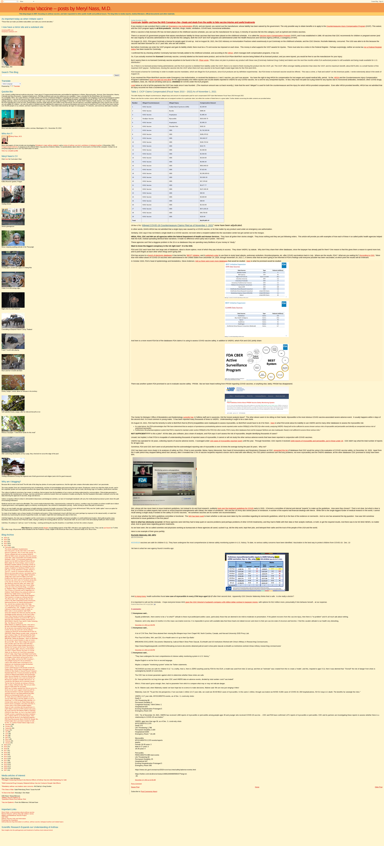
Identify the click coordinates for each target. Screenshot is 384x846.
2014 (5, 756)
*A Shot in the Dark (8, 793)
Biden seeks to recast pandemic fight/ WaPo (18, 611)
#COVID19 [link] (135, 543)
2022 (5, 543)
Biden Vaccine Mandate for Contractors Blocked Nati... (20, 676)
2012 (5, 760)
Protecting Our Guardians (10, 820)
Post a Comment (136, 783)
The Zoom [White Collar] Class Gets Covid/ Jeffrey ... (20, 585)
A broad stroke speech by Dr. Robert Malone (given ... (20, 702)
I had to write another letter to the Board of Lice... (19, 662)
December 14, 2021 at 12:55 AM (145, 780)
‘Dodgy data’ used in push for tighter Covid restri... (19, 576)
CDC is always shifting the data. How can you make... (20, 685)
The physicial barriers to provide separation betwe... (20, 691)
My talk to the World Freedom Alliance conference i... (20, 626)
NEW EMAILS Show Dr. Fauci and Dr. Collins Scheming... (21, 621)
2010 (5, 764)
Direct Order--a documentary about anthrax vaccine (18, 812)
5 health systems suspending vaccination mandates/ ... (21, 714)
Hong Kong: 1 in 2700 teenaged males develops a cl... (20, 700)
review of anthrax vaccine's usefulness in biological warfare (82, 145)
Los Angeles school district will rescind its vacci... (19, 657)
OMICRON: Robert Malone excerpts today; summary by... (21, 633)
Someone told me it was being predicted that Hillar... (20, 693)
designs (45, 528)
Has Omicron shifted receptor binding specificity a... (20, 645)
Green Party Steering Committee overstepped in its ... (20, 616)
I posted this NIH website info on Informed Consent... (20, 681)
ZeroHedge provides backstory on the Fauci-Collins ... (20, 614)
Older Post (378, 787)
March (7, 739)
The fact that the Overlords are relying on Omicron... (20, 683)
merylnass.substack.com (9, 31)
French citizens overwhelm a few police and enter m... (20, 703)
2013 (5, 758)
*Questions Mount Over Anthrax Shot (14, 799)
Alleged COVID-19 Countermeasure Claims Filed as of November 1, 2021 (177, 225)
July (6, 732)
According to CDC (367, 255)
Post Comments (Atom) (149, 791)
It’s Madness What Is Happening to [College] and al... (20, 588)
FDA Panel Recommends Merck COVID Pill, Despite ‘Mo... (22, 719)
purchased (107, 528)
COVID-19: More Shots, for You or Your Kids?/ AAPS (20, 712)
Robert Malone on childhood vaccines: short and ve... (20, 624)
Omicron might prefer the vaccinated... (16, 686)
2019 (5, 746)
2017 (5, 750)
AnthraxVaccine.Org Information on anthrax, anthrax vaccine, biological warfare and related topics (32, 822)
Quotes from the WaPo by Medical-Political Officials (20, 561)
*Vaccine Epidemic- (8, 802)
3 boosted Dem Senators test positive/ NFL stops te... (20, 618)
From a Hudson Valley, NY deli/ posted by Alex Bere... (20, 635)
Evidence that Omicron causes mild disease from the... (21, 578)
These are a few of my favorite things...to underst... (20, 587)
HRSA (230, 53)
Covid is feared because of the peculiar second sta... (20, 667)
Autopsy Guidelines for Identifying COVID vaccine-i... (20, 568)
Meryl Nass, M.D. (16, 136)
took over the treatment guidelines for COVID (236, 508)
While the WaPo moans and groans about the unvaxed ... (21, 556)
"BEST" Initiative (192, 255)
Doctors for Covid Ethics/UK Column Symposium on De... (21, 655)
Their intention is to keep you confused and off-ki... (19, 597)
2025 (5, 537)
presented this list (281, 450)
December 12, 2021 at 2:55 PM (145, 625)
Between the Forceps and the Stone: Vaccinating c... (20, 647)
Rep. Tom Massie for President (14, 623)
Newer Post (135, 787)
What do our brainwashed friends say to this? (18, 695)
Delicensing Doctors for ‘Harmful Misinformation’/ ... (20, 602)
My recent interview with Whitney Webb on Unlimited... (20, 710)
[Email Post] (154, 604)
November (8, 724)
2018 (5, 748)
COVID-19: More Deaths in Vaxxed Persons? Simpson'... (21, 671)
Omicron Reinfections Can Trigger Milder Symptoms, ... (21, 575)
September (8, 728)
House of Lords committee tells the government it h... (20, 707)
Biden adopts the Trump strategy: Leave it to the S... (20, 563)
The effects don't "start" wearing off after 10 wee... (19, 599)
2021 (5, 545)
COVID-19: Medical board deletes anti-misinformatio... (20, 674)
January (7, 743)
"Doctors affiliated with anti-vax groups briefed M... (19, 554)
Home (257, 787)
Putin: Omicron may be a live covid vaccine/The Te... (20, 678)
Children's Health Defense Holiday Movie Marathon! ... (20, 595)
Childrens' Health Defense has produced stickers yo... (20, 592)
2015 (5, 754)
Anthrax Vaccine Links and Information (14, 818)
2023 (5, 541)
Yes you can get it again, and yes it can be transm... (20, 648)
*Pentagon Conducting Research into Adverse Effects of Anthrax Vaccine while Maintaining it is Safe (34, 780)
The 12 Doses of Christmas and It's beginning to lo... (20, 590)
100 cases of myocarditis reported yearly (226, 441)
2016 (5, 752)
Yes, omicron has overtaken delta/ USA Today (18, 604)
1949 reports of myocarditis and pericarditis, (316, 441)
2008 (5, 768)
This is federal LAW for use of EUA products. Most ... (20, 716)
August (7, 730)
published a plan (211, 255)
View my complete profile (10, 151)
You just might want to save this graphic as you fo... (20, 698)
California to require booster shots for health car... (19, 609)
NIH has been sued (196, 516)
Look (133, 85)
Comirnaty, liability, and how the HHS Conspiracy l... (20, 659)
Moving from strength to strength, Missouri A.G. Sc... (20, 679)
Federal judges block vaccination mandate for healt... (20, 721)
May (6, 735)
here (6, 159)
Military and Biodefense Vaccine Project (14, 815)
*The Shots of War (8, 789)
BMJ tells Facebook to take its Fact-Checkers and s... (20, 636)
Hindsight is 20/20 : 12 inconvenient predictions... (19, 559)
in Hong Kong (140, 596)
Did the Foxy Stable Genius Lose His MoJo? (18, 594)
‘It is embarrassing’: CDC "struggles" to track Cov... (20, 607)
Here (248, 261)
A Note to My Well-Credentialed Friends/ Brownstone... (20, 600)
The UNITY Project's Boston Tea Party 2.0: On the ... (20, 650)
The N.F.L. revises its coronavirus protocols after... (19, 571)
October (7, 726)
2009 (5, 766)
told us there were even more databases (211, 261)
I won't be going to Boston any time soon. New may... (20, 606)
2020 (5, 745)
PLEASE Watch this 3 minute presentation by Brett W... (21, 673)
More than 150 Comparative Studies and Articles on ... (20, 619)
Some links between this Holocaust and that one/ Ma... (21, 612)
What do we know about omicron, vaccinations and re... (21, 573)
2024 (5, 539)
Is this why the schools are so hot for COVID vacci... (20, 582)
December (8, 547)
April (6, 737)
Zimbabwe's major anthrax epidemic (47, 145)
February (8, 741)
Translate (17, 86)
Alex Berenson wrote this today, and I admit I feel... (20, 583)
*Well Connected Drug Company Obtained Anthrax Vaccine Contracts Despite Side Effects (31, 783)
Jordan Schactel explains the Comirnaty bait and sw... (20, 566)
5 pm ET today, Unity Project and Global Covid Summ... (21, 654)
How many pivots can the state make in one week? (19, 550)
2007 (5, 770)
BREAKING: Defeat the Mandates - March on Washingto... (22, 638)
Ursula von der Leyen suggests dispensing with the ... (20, 690)
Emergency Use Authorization (180, 26)
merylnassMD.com (7, 30)
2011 (5, 762)
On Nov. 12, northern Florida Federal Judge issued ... (20, 722)
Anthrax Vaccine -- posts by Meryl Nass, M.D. (65, 8)
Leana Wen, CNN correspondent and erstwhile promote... (21, 557)
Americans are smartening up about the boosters (19, 664)
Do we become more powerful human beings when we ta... (21, 628)
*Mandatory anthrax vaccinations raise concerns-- (26, 786)
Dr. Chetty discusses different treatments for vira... (19, 697)
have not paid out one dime (160, 80)
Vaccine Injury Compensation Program (275, 36)
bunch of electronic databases (160, 255)
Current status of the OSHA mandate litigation (18, 705)
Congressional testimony (10, 147)
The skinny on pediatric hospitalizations (16, 549)
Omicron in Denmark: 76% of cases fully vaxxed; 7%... (21, 552)
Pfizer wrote (203, 60)
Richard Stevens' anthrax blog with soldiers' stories (18, 814)
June (6, 733)
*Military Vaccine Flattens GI (11, 797)
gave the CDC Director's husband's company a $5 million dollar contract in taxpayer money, (221, 602)
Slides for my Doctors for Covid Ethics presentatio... (20, 652)
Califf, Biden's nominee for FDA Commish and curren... (20, 709)
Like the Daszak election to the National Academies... (20, 717)
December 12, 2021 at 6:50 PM (145, 650)
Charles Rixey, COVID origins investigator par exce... (20, 669)
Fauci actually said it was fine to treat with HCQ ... (19, 643)
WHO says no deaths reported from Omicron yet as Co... (21, 688)
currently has (188, 417)
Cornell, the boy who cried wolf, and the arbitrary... (19, 630)
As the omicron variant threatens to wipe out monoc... (20, 640)
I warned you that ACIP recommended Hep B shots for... (21, 631)
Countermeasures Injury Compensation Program (345, 26)
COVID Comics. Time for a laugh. (14, 666)
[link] (143, 536)
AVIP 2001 (5, 817)
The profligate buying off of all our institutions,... (18, 660)
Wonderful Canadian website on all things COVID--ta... (20, 564)
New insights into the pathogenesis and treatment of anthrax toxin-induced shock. (27, 830)
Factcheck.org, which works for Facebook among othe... (21, 580)
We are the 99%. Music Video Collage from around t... (20, 642)
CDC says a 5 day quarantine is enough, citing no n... (20, 569)
